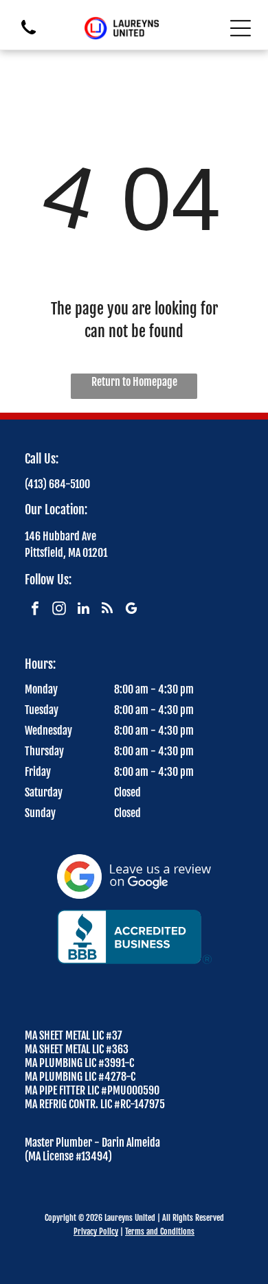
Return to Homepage (134, 382)
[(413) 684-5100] (28, 35)
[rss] (107, 610)
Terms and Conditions (159, 1231)
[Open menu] (240, 28)
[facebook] (35, 610)
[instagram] (59, 610)
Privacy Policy (96, 1231)
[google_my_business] (131, 610)
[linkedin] (83, 610)
